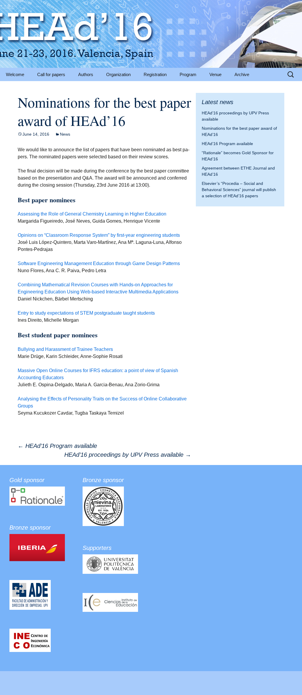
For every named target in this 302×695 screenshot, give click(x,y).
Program (188, 74)
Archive (241, 74)
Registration (155, 74)
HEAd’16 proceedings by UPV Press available (127, 454)
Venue (215, 74)
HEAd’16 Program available (57, 446)
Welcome (15, 74)
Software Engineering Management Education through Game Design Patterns (99, 263)
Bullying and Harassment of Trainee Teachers (65, 349)
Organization (118, 74)
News (65, 134)
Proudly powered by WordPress (35, 683)
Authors (85, 74)
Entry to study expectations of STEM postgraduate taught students (86, 313)
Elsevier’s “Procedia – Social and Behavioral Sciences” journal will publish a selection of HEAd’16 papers (239, 189)
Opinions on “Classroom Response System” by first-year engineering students (99, 235)
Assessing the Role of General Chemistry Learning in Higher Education (92, 213)
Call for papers (51, 74)
